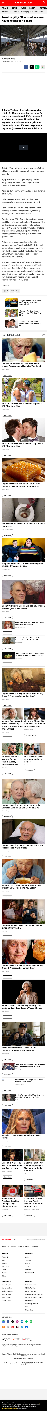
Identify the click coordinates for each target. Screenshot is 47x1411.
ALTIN (23, 8)
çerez (39, 1403)
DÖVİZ (14, 8)
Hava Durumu (6, 1285)
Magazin (4, 1263)
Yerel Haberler (30, 1273)
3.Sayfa (4, 1273)
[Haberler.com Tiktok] (17, 1327)
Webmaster (29, 1300)
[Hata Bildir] (22, 1363)
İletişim (20, 1246)
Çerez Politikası (30, 1291)
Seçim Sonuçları (7, 1291)
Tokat (12, 291)
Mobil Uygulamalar (31, 1304)
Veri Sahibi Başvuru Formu (34, 1297)
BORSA (32, 8)
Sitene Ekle (29, 1310)
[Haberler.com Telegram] (22, 1327)
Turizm (27, 1266)
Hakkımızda (5, 1246)
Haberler (5, 1253)
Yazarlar (28, 1270)
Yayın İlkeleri (35, 1246)
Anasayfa (5, 11)
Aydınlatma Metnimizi (9, 1408)
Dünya (4, 1276)
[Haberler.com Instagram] (17, 1322)
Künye (27, 1246)
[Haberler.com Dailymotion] (26, 1327)
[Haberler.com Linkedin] (22, 1322)
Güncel (14, 11)
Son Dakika (5, 1266)
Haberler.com (6, 1281)
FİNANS (5, 8)
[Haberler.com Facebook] (8, 1322)
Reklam (13, 1246)
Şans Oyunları (6, 1294)
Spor (3, 1260)
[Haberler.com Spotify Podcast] (31, 1322)
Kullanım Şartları (30, 1285)
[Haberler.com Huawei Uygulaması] (27, 1339)
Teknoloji (28, 1260)
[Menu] (3, 2)
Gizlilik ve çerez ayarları (11, 1363)
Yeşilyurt (5, 291)
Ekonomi (5, 1257)
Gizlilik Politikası (30, 1288)
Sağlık (27, 1257)
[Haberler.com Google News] (3, 1322)
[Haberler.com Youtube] (12, 1327)
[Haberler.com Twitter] (12, 1322)
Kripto (4, 1270)
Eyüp (17, 291)
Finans (27, 1263)
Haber (16, 1358)
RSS (26, 1307)
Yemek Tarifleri (7, 1300)
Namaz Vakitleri (7, 1288)
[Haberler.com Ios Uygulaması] (6, 1339)
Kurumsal (28, 1281)
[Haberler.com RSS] (3, 1327)
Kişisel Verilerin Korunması (34, 1294)
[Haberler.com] (9, 1240)
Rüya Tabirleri (6, 1297)
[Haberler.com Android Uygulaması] (16, 1339)
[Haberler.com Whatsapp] (26, 1322)
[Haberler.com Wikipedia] (8, 1327)
